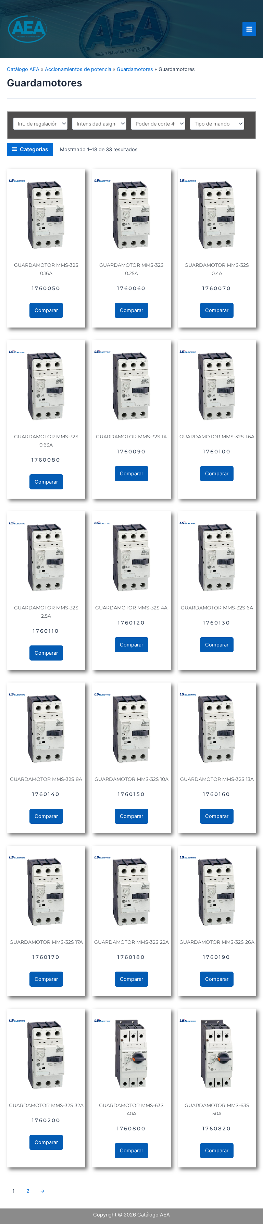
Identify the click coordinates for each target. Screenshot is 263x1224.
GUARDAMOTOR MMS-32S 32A (46, 1105)
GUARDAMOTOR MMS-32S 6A (217, 608)
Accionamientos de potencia (78, 69)
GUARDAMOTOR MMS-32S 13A (217, 779)
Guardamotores (135, 69)
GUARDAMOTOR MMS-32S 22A (131, 942)
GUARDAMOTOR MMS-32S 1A (131, 436)
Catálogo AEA (23, 69)
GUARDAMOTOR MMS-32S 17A (46, 942)
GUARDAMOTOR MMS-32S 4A (131, 608)
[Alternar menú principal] (249, 29)
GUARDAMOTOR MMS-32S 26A (216, 942)
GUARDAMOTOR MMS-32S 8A (46, 779)
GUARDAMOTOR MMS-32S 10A (131, 779)
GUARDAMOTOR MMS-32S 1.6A (216, 436)
